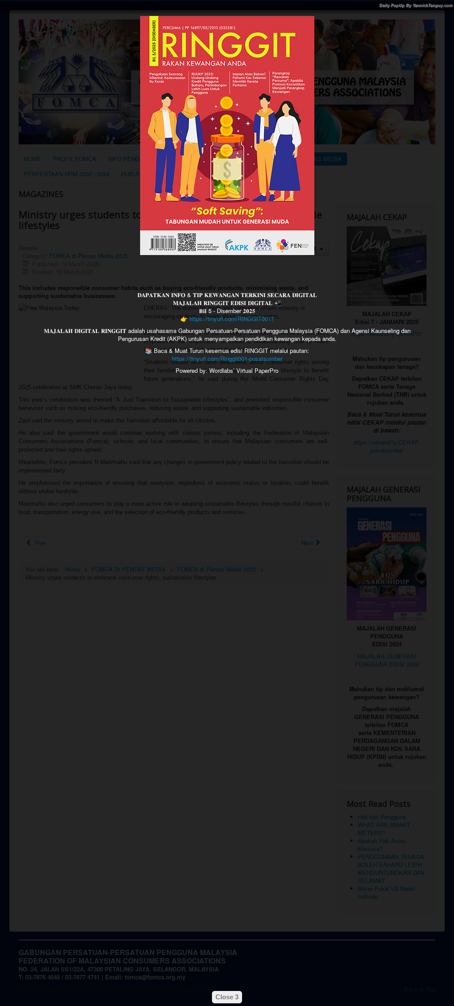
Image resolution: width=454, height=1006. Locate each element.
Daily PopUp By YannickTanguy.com (416, 5)
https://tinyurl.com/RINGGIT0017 (231, 318)
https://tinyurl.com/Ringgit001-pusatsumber (227, 358)
